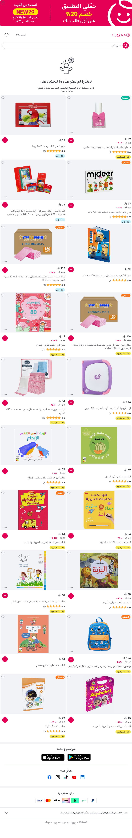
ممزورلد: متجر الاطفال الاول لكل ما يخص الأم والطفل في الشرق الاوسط (93, 812)
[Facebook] (49, 777)
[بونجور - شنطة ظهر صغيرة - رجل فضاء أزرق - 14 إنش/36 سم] (99, 634)
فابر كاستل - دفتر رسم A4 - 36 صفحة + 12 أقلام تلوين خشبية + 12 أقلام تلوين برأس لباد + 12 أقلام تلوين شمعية (36, 212)
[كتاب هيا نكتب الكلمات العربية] (99, 510)
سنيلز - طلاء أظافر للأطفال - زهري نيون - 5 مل (107, 147)
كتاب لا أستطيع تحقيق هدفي (50, 665)
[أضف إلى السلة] (71, 140)
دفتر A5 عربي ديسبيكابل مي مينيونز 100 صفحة (107, 275)
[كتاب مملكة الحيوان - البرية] (99, 570)
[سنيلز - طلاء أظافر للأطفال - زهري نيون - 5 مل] (99, 115)
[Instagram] (58, 777)
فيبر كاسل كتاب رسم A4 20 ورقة (48, 146)
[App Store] (53, 757)
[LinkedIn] (82, 777)
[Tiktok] (66, 777)
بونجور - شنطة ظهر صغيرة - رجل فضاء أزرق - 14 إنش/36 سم (99, 666)
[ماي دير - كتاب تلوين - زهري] (33, 313)
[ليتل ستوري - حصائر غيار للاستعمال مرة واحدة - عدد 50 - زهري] (33, 377)
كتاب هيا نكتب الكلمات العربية (115, 542)
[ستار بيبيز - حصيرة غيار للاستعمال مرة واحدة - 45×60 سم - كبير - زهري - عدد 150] (33, 244)
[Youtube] (74, 777)
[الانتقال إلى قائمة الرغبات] (69, 97)
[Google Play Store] (79, 757)
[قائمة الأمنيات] (6, 35)
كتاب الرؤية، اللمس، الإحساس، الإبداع (46, 477)
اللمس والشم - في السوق (118, 476)
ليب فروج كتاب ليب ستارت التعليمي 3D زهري (108, 408)
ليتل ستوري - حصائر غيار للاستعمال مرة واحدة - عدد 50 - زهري (35, 411)
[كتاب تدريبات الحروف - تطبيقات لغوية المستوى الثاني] (33, 570)
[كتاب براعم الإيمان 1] (33, 694)
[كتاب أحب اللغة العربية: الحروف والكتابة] (33, 510)
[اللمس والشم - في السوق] (99, 445)
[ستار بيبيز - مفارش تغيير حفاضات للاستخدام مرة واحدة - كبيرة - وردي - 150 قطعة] (99, 313)
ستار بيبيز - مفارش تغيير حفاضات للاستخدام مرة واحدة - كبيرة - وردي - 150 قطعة (101, 346)
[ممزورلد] (120, 35)
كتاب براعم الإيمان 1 (55, 726)
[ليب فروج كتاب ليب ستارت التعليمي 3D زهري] (99, 377)
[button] (23, 35)
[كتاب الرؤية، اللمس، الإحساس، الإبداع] (33, 445)
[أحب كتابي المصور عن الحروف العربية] (99, 694)
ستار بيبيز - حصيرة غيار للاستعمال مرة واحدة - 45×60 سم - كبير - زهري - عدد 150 (34, 278)
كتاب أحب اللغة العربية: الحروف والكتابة (44, 542)
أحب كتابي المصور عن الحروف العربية (112, 726)
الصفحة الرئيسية (68, 88)
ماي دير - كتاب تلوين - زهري (50, 344)
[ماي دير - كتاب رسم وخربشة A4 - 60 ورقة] (99, 180)
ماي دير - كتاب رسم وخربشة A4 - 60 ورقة (109, 211)
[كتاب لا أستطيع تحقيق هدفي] (33, 634)
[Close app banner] (3, 3)
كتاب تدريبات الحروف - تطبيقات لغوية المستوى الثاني (38, 601)
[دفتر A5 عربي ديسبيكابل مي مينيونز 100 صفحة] (99, 244)
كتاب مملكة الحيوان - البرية (117, 602)
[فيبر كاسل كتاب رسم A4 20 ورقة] (33, 115)
